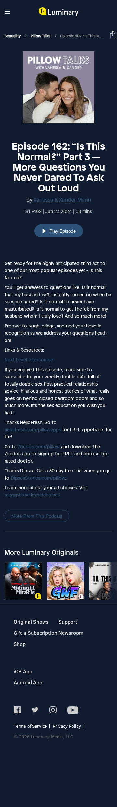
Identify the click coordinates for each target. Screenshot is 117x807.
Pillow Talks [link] (41, 35)
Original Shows (31, 621)
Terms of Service (30, 726)
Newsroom (70, 632)
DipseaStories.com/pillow (38, 478)
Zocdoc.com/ (39, 446)
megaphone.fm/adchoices (32, 495)
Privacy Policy (67, 726)
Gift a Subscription (35, 632)
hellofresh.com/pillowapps (33, 429)
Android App (28, 682)
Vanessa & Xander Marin (62, 199)
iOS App (23, 671)
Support (67, 621)
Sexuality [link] (13, 35)
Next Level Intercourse (29, 360)
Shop (20, 643)
